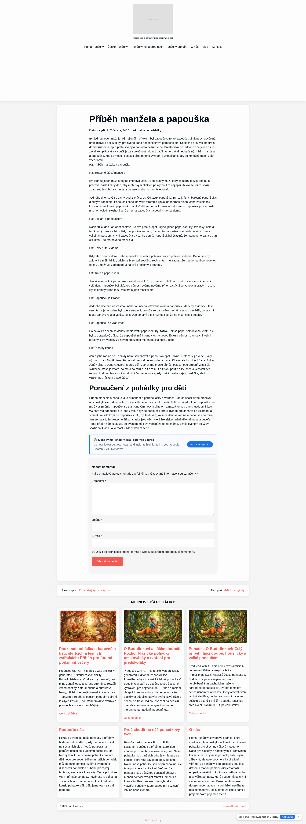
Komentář (99, 481)
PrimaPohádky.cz (76, 806)
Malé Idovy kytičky (234, 590)
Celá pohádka (68, 713)
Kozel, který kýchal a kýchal (94, 590)
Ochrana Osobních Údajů (234, 806)
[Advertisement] (153, 74)
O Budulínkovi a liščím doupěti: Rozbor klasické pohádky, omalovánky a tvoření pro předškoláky (153, 655)
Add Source (287, 817)
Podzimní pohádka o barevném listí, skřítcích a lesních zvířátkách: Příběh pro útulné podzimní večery (87, 655)
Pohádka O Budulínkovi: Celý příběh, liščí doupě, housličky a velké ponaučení (217, 653)
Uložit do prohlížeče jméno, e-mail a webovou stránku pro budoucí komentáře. (145, 551)
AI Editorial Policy (153, 820)
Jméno (97, 519)
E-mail (97, 535)
